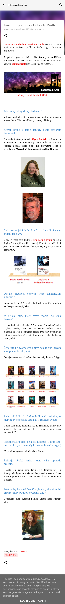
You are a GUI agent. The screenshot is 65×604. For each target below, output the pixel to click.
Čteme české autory (17, 4)
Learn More (27, 600)
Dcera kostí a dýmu (41, 240)
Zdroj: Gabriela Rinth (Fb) (32, 95)
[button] (5, 35)
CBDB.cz (23, 551)
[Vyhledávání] (61, 4)
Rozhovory (10, 555)
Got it (42, 600)
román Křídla (19, 64)
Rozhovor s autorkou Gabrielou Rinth (24, 44)
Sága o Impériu (39, 139)
